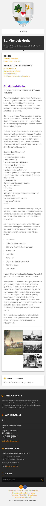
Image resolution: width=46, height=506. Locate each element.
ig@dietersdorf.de (12, 466)
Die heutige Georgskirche (12, 71)
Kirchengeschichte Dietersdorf (27, 46)
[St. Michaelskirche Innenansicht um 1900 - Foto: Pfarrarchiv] (32, 361)
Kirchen (12, 46)
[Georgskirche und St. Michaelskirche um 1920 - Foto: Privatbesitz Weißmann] (32, 335)
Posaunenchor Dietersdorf (12, 61)
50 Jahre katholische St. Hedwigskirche (17, 76)
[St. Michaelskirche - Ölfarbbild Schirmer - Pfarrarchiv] (13, 342)
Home (6, 46)
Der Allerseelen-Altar (10, 73)
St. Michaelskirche (10, 68)
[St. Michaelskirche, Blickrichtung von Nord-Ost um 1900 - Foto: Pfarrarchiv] (32, 347)
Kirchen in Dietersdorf (11, 59)
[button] (23, 493)
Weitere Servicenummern (10, 441)
